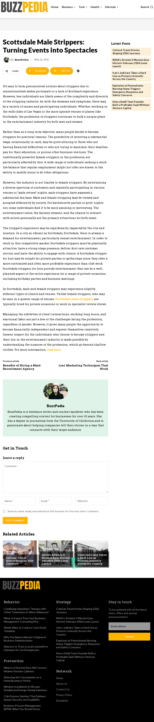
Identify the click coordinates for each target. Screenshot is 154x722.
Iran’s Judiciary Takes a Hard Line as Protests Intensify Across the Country (92, 559)
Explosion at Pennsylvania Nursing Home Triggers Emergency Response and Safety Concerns (127, 90)
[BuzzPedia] (7, 59)
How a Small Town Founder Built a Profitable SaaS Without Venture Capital (130, 105)
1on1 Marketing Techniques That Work (83, 367)
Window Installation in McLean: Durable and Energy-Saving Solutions (25, 688)
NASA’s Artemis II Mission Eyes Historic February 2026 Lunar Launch (56, 559)
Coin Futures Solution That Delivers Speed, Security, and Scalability (25, 698)
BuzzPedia (22, 60)
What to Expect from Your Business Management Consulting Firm (25, 620)
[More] (78, 71)
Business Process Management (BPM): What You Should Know (22, 707)
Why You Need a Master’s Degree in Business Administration (25, 639)
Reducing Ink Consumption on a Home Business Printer (22, 679)
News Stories (14, 552)
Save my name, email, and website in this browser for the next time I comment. (53, 511)
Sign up (129, 636)
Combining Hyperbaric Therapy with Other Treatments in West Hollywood (26, 610)
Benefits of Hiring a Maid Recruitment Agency (22, 367)
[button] (147, 7)
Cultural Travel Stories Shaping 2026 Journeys (19, 560)
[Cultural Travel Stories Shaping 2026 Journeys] (20, 553)
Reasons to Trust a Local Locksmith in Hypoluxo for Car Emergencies (26, 648)
